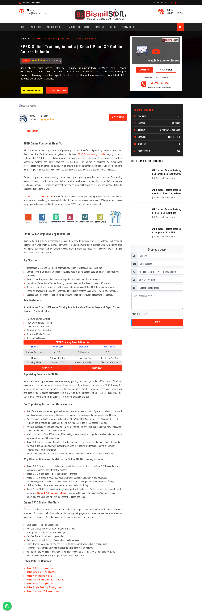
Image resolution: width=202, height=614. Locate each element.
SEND (101, 60)
